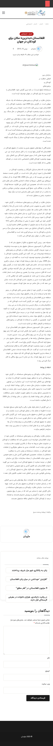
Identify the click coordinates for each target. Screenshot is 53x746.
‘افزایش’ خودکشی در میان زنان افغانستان (28, 579)
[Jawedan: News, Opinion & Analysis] (35, 12)
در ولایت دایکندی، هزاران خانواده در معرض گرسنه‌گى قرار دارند (27, 599)
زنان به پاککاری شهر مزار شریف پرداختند (29, 570)
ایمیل (47, 671)
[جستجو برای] (49, 14)
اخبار (41, 24)
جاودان (33, 49)
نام (48, 658)
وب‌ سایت (46, 684)
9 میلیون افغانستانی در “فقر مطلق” (31, 588)
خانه (47, 24)
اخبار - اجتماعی (31, 24)
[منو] (3, 14)
